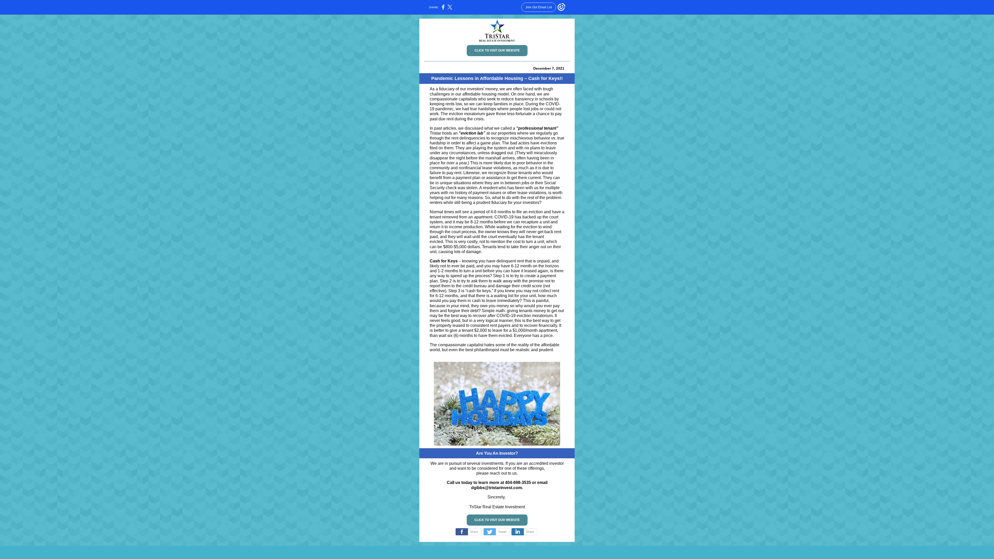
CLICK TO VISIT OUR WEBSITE (497, 50)
